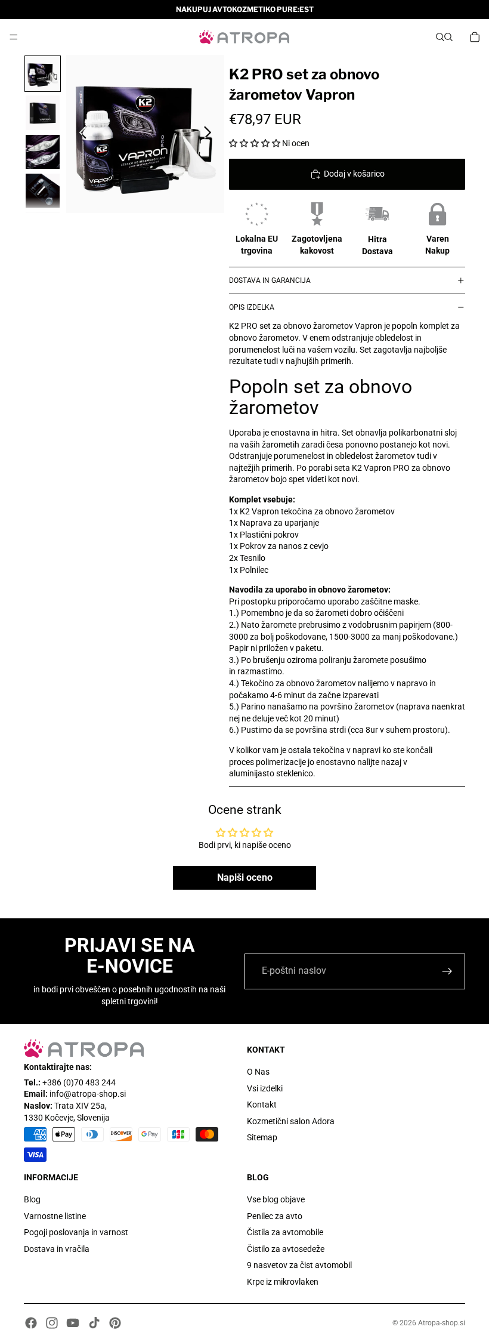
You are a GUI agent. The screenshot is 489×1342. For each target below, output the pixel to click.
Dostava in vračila (56, 1249)
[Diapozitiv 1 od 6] (43, 74)
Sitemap (262, 1138)
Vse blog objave (276, 1199)
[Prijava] (447, 971)
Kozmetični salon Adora (291, 1121)
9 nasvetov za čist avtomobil (299, 1265)
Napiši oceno (245, 877)
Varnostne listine (55, 1216)
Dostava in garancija (270, 280)
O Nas (258, 1071)
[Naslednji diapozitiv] (210, 134)
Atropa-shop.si (441, 1323)
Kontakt (262, 1104)
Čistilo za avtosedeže (285, 1249)
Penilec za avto (274, 1216)
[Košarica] (475, 37)
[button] (254, 143)
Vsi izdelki (265, 1088)
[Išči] (440, 37)
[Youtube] (73, 1323)
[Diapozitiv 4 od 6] (43, 191)
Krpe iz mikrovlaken (282, 1282)
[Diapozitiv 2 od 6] (43, 112)
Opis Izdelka (251, 307)
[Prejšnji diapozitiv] (79, 134)
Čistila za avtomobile (285, 1232)
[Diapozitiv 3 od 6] (43, 152)
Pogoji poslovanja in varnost (76, 1232)
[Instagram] (52, 1323)
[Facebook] (31, 1323)
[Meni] (13, 37)
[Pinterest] (115, 1323)
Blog (32, 1199)
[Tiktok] (94, 1323)
